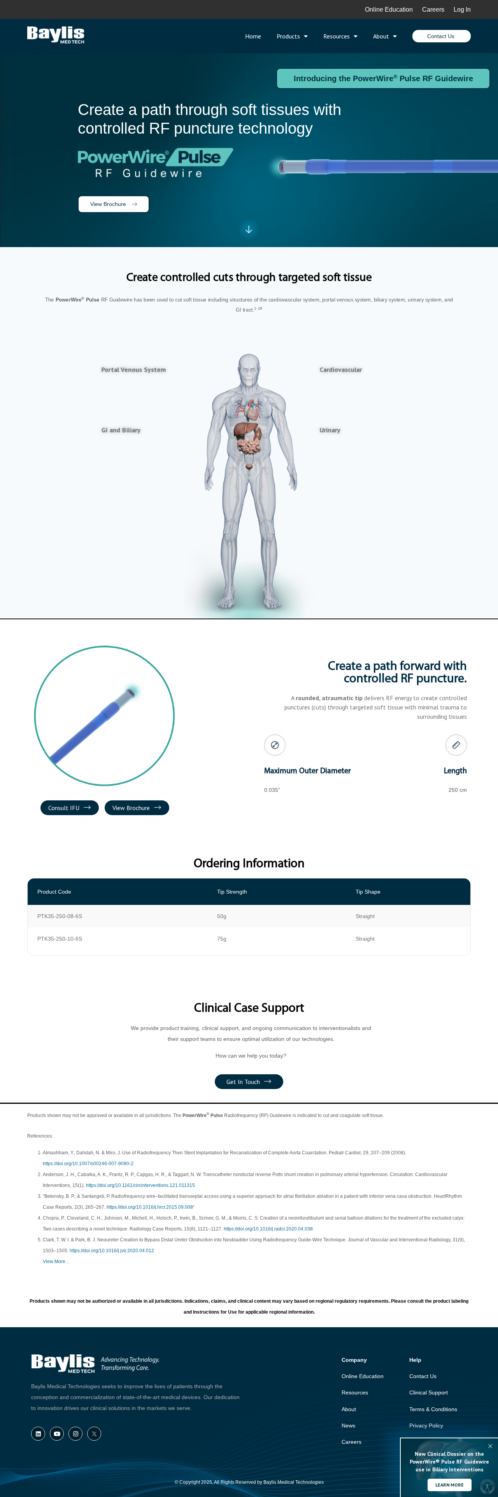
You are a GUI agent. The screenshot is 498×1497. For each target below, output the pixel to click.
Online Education (389, 9)
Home (253, 36)
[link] (251, 410)
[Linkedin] (38, 1434)
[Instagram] (75, 1434)
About (381, 36)
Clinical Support (428, 1392)
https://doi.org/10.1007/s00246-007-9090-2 (88, 1163)
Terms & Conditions (433, 1409)
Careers (438, 9)
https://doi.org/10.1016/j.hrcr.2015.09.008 (150, 1207)
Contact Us (423, 1376)
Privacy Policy (426, 1425)
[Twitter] (94, 1434)
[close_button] (490, 1446)
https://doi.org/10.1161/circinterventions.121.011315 (140, 1185)
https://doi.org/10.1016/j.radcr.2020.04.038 (268, 1229)
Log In (462, 9)
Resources (336, 36)
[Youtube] (57, 1434)
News (348, 1425)
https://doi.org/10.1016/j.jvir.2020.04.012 (112, 1250)
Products (288, 36)
